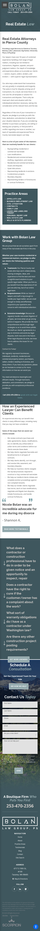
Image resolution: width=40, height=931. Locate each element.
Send (18, 771)
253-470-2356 (26, 12)
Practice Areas (20, 844)
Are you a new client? (11, 733)
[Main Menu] (5, 5)
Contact (20, 854)
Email (6, 726)
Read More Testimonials (16, 529)
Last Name (7, 711)
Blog (20, 851)
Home (20, 837)
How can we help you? (11, 741)
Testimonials (20, 847)
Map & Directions (21, 879)
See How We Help (19, 686)
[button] (35, 926)
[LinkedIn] (20, 889)
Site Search (20, 858)
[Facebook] (14, 889)
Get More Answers (19, 659)
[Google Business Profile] (25, 889)
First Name (7, 703)
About (20, 840)
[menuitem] (20, 837)
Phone (6, 718)
